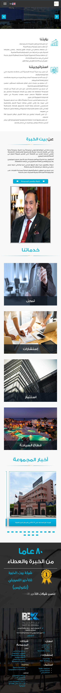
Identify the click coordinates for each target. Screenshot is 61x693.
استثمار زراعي (45, 672)
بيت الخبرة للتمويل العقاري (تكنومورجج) (18, 660)
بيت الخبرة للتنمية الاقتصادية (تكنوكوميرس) (17, 668)
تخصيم (47, 649)
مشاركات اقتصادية (44, 651)
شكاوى (29, 636)
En (11, 4)
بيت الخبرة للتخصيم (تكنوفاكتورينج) (18, 656)
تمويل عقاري (45, 647)
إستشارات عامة (45, 661)
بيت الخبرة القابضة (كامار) (17, 682)
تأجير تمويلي (45, 645)
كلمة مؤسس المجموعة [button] (30, 181)
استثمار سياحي (45, 670)
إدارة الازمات (46, 659)
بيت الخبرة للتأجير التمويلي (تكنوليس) (18, 652)
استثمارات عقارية (44, 668)
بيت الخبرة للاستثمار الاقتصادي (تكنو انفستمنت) (18, 678)
